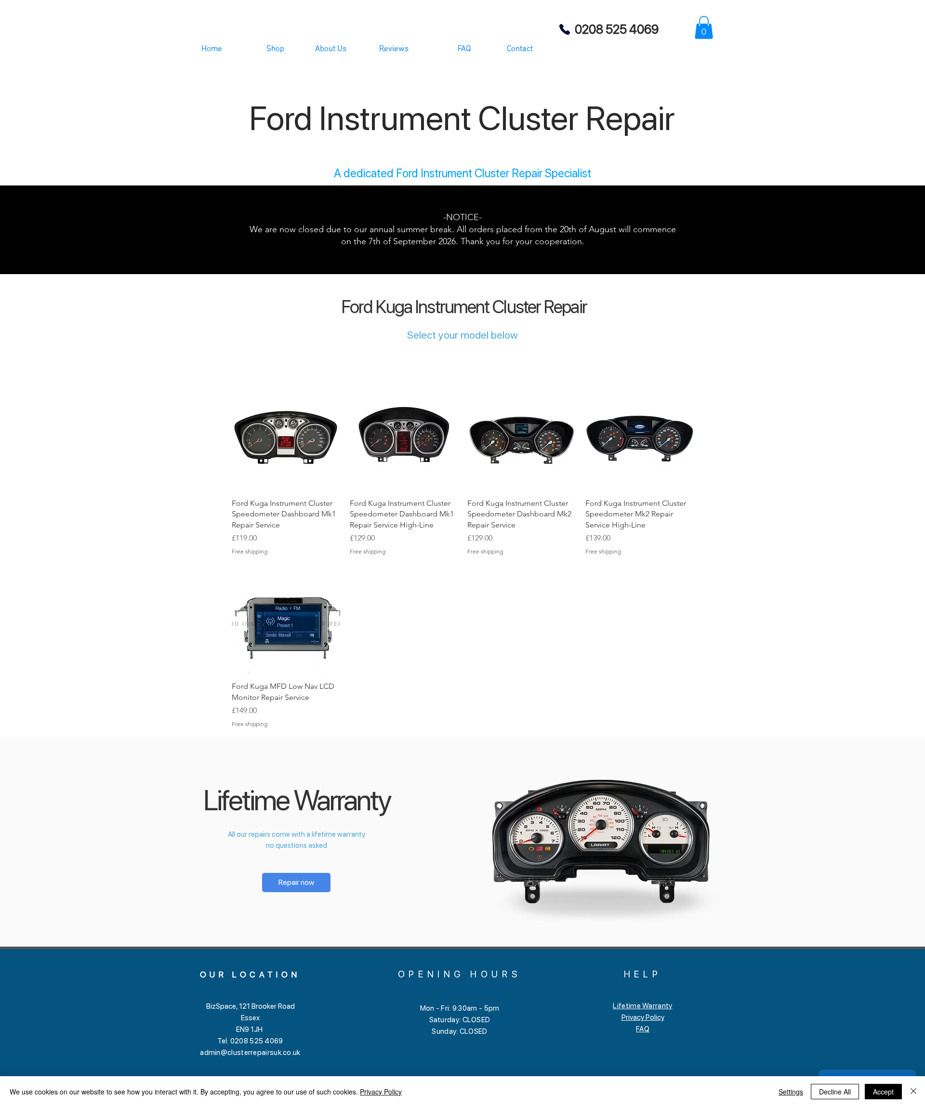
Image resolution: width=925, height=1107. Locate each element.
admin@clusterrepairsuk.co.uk (250, 1052)
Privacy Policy (642, 1017)
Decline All (835, 1091)
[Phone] (564, 29)
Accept (883, 1091)
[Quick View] (286, 436)
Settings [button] (791, 1091)
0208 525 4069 (617, 29)
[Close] (913, 1091)
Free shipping (249, 551)
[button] (704, 27)
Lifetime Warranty (642, 1006)
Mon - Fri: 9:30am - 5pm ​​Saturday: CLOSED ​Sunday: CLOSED (460, 1020)
